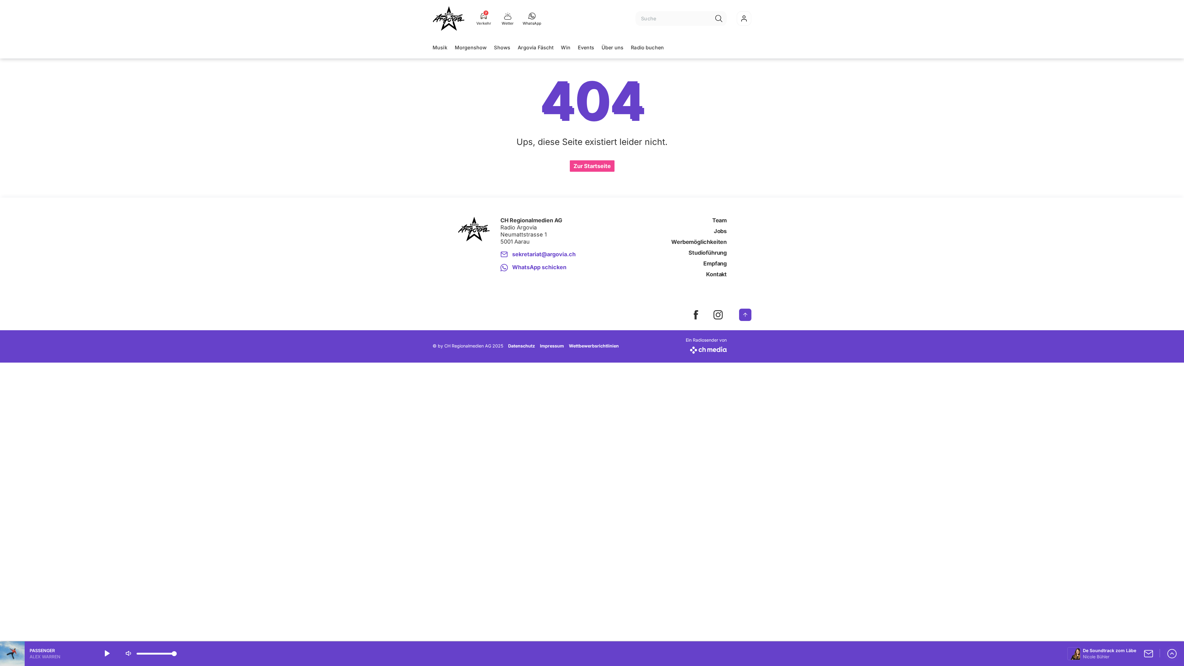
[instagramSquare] (718, 315)
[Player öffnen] (1172, 653)
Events (586, 47)
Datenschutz (521, 345)
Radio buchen (647, 47)
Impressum (552, 345)
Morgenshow (471, 47)
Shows (502, 47)
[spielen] (107, 654)
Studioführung (708, 252)
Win (565, 47)
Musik (440, 47)
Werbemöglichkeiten (699, 242)
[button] (532, 18)
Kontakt (716, 274)
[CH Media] (706, 349)
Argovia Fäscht (535, 47)
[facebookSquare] (696, 315)
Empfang (715, 263)
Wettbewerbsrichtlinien (594, 345)
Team (719, 220)
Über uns (612, 47)
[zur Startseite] (448, 18)
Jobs (720, 231)
